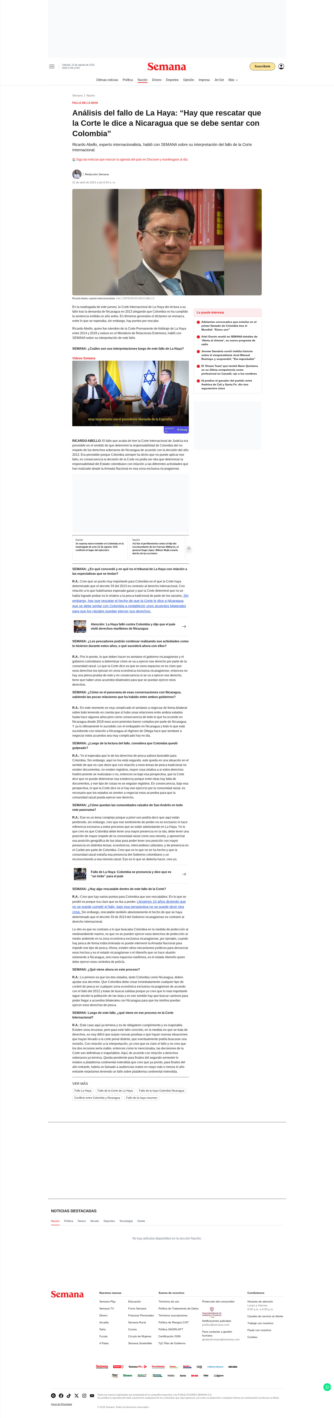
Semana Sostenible (140, 1343)
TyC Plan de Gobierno (172, 1343)
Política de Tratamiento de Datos (178, 1308)
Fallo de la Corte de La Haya (115, 1090)
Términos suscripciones (172, 1315)
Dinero (103, 1315)
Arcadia (104, 1322)
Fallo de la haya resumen (141, 1097)
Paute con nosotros (259, 1330)
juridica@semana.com (215, 1324)
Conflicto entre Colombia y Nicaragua (97, 1097)
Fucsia (103, 1336)
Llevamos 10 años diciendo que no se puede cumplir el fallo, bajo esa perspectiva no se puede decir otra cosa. (129, 907)
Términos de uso (168, 1301)
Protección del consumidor (218, 1301)
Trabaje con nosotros (260, 1323)
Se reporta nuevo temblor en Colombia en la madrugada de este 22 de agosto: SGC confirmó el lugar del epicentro (100, 547)
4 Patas (104, 1343)
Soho (102, 1329)
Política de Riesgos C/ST (173, 1322)
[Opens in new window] (61, 1395)
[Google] (53, 1395)
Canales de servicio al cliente (265, 1316)
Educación (134, 1301)
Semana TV (106, 1308)
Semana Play (107, 1301)
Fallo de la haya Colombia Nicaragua (161, 1090)
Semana (77, 95)
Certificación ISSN (169, 1336)
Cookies (252, 1337)
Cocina (132, 1329)
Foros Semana (137, 1308)
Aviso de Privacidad (65, 1404)
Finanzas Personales (141, 1315)
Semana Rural (137, 1322)
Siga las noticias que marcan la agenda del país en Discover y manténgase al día (131, 159)
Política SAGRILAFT (170, 1329)
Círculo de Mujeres (139, 1336)
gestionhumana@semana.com (221, 1339)
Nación (90, 95)
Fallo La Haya (82, 1090)
